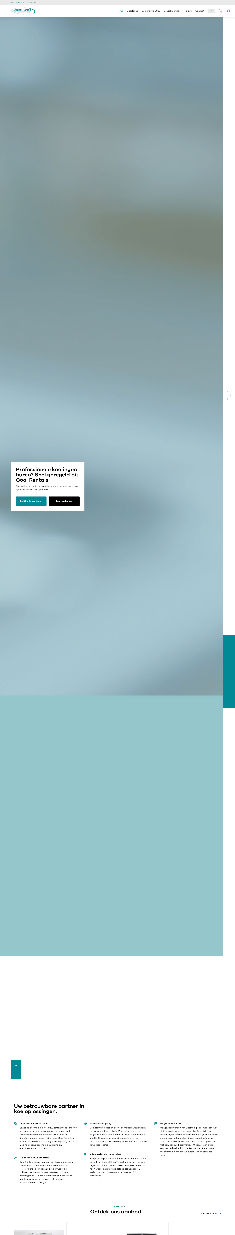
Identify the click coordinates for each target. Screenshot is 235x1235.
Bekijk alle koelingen (31, 501)
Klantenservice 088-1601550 (23, 2)
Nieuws (188, 11)
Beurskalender (172, 11)
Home (120, 11)
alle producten (209, 1214)
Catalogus (132, 11)
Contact (199, 11)
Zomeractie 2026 (151, 11)
